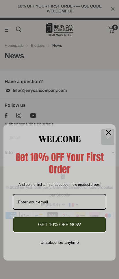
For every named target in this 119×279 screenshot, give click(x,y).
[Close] (109, 132)
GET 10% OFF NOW (59, 224)
